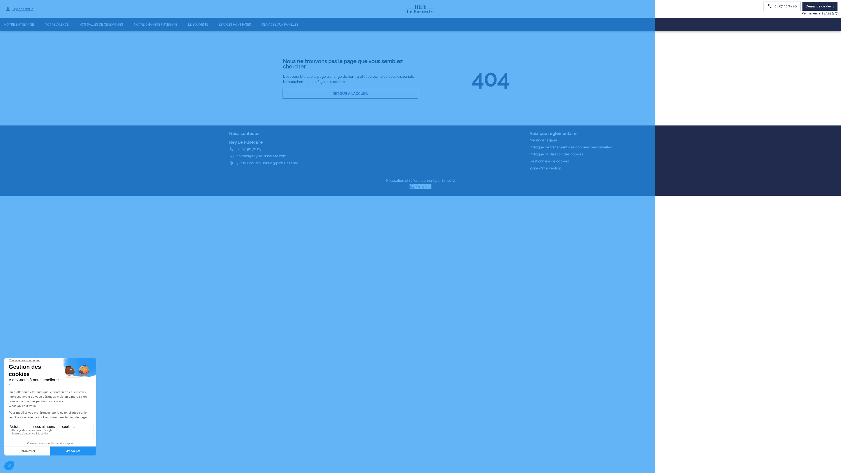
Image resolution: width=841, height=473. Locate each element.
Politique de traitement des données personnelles (571, 147)
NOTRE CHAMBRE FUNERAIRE (155, 24)
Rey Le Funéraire (246, 142)
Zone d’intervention (545, 168)
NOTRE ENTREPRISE (19, 24)
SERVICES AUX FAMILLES (280, 24)
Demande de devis (820, 6)
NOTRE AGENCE (57, 24)
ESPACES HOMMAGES (235, 24)
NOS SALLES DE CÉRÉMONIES (101, 24)
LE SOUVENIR (198, 24)
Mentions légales (544, 140)
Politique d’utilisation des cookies (556, 154)
